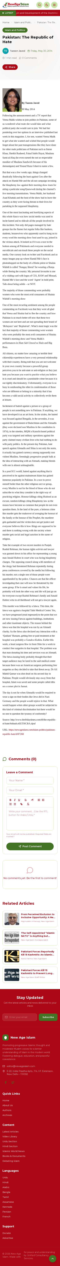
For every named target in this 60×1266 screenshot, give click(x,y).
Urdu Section (9, 1141)
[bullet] (15, 804)
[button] (26, 800)
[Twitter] (13, 1082)
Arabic (5, 1187)
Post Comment (32, 846)
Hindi (5, 1182)
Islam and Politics (23, 22)
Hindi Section (10, 1146)
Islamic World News (13, 1151)
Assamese (8, 1202)
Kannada (7, 1206)
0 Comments (29, 58)
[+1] (43, 800)
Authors (6, 1110)
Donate (6, 1233)
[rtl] (32, 800)
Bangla (6, 1192)
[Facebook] (5, 1082)
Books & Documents (13, 1156)
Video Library (9, 1136)
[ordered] (10, 804)
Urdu (5, 1177)
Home (5, 22)
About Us (7, 1105)
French (6, 1216)
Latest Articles (10, 1131)
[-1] (39, 800)
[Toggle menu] (54, 5)
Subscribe (48, 1017)
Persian (6, 1211)
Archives (7, 1115)
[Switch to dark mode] (47, 5)
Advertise (7, 1238)
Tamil (5, 1197)
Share (12, 67)
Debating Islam (11, 1161)
